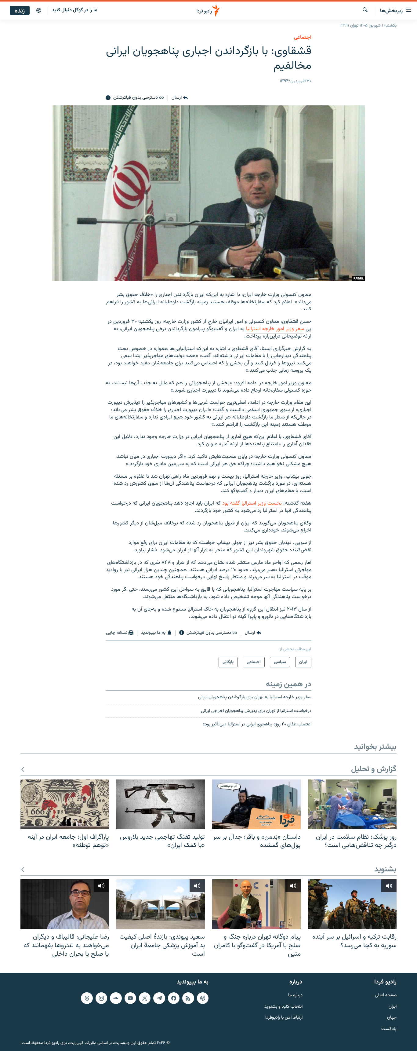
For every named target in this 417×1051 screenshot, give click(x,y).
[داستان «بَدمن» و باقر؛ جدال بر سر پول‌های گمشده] (256, 804)
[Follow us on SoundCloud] (115, 998)
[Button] (180, 98)
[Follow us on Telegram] (159, 998)
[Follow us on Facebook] (173, 998)
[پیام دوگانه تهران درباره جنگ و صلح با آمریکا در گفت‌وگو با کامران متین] (256, 904)
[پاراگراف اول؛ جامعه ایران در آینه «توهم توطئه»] (64, 804)
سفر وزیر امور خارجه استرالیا (275, 329)
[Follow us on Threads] (86, 998)
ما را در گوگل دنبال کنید (74, 10)
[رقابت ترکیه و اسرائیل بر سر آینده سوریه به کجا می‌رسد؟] (352, 904)
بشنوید (385, 869)
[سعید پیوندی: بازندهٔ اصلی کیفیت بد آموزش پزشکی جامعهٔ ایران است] (160, 904)
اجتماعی (302, 38)
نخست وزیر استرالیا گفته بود (251, 503)
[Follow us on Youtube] (130, 998)
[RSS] (188, 998)
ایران (393, 1007)
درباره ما (295, 995)
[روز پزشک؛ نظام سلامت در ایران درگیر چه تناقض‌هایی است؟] (352, 804)
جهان (392, 1018)
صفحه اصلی (386, 995)
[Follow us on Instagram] (101, 998)
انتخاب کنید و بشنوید (283, 1007)
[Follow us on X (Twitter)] (144, 998)
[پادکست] (39, 10)
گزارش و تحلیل (374, 769)
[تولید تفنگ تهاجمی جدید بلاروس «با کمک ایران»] (160, 804)
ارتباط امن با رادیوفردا (284, 1018)
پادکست (389, 1029)
